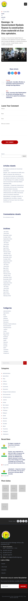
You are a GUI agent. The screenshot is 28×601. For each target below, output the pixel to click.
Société (5, 346)
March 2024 (6, 250)
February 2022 (7, 295)
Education (5, 322)
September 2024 (7, 239)
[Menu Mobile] (25, 4)
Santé (2, 13)
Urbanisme (6, 353)
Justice (5, 329)
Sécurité (5, 342)
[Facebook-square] (18, 521)
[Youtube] (26, 521)
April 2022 (6, 292)
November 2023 (7, 257)
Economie (5, 320)
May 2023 (5, 268)
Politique (5, 336)
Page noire (6, 335)
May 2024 (5, 246)
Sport (4, 347)
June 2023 (6, 266)
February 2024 (7, 251)
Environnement (7, 325)
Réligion (5, 338)
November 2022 (7, 279)
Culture (5, 316)
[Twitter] (12, 73)
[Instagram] (23, 521)
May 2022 (5, 290)
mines (5, 331)
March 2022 (6, 294)
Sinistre (5, 344)
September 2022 (7, 283)
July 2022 (5, 286)
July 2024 (5, 242)
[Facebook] (9, 73)
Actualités (4, 570)
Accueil (3, 563)
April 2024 (6, 248)
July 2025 (5, 231)
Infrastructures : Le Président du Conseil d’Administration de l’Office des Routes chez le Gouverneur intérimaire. (13, 192)
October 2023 (7, 259)
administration (7, 311)
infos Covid (4, 566)
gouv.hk (3, 17)
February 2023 (7, 273)
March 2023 (6, 272)
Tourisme (5, 349)
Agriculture (6, 313)
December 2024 (7, 235)
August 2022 (6, 284)
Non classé (6, 333)
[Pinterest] (15, 73)
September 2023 (7, 261)
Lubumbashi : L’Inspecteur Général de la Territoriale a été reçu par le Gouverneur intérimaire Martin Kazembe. (13, 187)
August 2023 (6, 262)
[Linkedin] (19, 73)
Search (2, 154)
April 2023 (6, 270)
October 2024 (7, 237)
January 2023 (6, 275)
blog (4, 314)
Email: (12, 557)
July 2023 (5, 264)
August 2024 (6, 240)
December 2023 (7, 255)
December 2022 (7, 277)
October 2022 (7, 281)
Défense (5, 318)
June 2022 (6, 288)
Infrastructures (7, 327)
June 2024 (6, 244)
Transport (5, 351)
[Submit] (25, 363)
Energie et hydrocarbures (9, 324)
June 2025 (6, 233)
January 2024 (6, 253)
